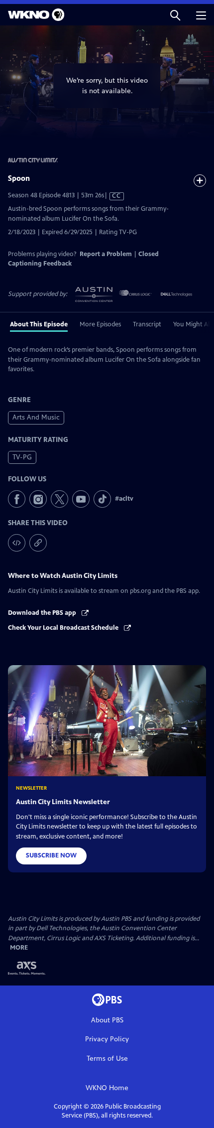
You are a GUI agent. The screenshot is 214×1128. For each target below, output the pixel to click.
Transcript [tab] (147, 324)
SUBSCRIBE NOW (51, 855)
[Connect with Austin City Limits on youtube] (81, 499)
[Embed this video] (16, 543)
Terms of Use (107, 1058)
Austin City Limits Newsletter (63, 802)
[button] (175, 14)
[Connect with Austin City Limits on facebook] (16, 499)
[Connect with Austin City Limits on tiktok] (102, 499)
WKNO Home (107, 1088)
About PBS (107, 1020)
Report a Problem (106, 254)
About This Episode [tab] (39, 324)
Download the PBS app (43, 613)
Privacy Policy (107, 1039)
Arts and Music (36, 417)
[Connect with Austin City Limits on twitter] (59, 499)
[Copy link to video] (38, 543)
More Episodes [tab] (100, 324)
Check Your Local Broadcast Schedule (64, 628)
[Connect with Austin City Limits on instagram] (38, 499)
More (19, 948)
